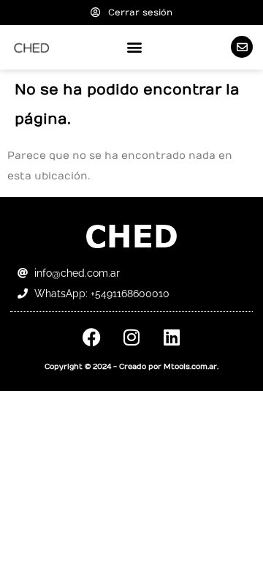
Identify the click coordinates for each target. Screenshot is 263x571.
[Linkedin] (171, 337)
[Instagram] (131, 337)
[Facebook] (91, 337)
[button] (135, 47)
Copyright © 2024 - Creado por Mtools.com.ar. (131, 366)
